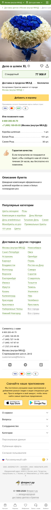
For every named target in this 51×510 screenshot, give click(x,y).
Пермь (31, 260)
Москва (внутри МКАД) (13, 247)
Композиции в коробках (14, 215)
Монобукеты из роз (11, 224)
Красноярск (8, 304)
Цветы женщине (10, 211)
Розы (24, 211)
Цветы (17, 228)
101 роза (6, 228)
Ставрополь (34, 278)
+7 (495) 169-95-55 (11, 125)
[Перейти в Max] (41, 365)
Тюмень (32, 287)
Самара (32, 269)
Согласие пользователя (14, 452)
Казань (5, 291)
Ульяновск (33, 291)
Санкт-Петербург (10, 252)
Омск (30, 252)
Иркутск (6, 287)
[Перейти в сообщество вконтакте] (10, 365)
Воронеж (6, 273)
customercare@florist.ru (13, 356)
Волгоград (7, 269)
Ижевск (6, 282)
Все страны (33, 313)
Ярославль (33, 304)
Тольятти (32, 282)
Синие (45, 219)
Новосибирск (34, 247)
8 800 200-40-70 (10, 120)
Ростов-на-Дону (36, 265)
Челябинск (33, 300)
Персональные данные (14, 439)
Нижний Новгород (11, 313)
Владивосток (8, 265)
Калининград (8, 295)
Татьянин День (31, 219)
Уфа (30, 295)
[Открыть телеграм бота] (25, 365)
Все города (33, 308)
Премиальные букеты (35, 224)
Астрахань (7, 256)
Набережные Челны (12, 308)
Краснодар (7, 300)
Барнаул (6, 260)
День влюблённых (11, 219)
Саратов (32, 273)
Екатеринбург (9, 278)
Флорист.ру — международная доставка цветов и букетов (25, 494)
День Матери (35, 215)
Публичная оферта (11, 446)
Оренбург (32, 256)
